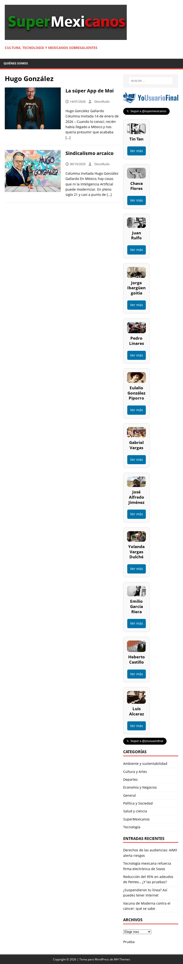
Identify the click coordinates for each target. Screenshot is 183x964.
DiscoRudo (102, 101)
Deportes (130, 779)
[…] (68, 137)
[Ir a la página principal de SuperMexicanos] (66, 37)
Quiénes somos (16, 63)
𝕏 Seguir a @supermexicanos (146, 111)
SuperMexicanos (136, 819)
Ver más (136, 151)
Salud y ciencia (135, 811)
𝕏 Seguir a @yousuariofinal (145, 741)
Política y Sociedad (138, 803)
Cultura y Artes (135, 771)
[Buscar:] (150, 81)
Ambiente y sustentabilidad (145, 763)
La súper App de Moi (90, 90)
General (129, 795)
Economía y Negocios (140, 787)
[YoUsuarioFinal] (150, 100)
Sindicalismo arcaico (90, 153)
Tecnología (131, 827)
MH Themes (122, 959)
